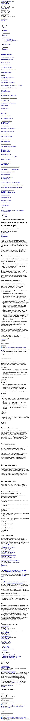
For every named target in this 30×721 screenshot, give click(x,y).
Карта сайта (10, 685)
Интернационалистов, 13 (12, 40)
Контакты (5, 49)
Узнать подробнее (6, 719)
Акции (5, 30)
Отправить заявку (5, 715)
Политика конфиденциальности (8, 671)
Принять (27, 718)
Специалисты (6, 33)
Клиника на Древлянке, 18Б (10, 657)
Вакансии (5, 47)
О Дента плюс (6, 44)
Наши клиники (7, 38)
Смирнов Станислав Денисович (15, 583)
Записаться (3, 532)
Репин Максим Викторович (14, 571)
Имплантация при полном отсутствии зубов (15, 570)
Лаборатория (6, 647)
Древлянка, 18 (9, 39)
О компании (6, 646)
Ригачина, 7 (9, 42)
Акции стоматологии (8, 648)
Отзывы (5, 35)
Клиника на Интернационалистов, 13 (12, 656)
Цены (4, 27)
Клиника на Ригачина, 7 (9, 654)
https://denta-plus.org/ (12, 672)
